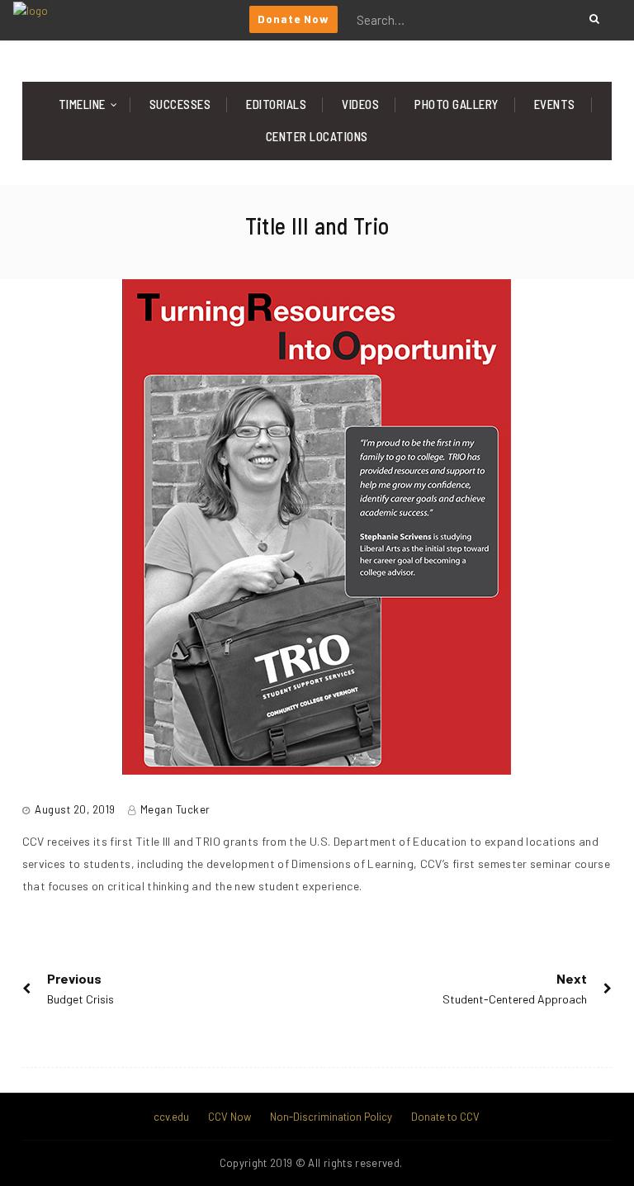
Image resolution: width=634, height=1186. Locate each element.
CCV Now (229, 1116)
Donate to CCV (445, 1116)
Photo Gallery (456, 104)
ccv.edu (171, 1116)
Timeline (82, 104)
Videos (360, 104)
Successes (180, 104)
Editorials (276, 104)
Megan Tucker (175, 809)
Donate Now (293, 19)
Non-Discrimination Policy (331, 1116)
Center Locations (317, 136)
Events (554, 104)
